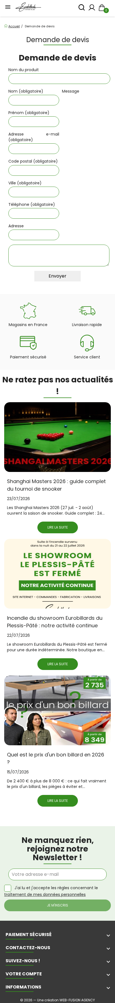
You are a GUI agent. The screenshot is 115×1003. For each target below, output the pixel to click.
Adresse (16, 226)
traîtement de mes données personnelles (45, 894)
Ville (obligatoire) (25, 183)
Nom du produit (23, 70)
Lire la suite (57, 527)
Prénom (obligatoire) (28, 112)
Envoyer (57, 276)
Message (70, 91)
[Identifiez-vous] (91, 9)
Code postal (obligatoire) (33, 161)
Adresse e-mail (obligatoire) (33, 137)
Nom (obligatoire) (25, 91)
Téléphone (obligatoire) (31, 204)
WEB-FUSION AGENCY (77, 1000)
